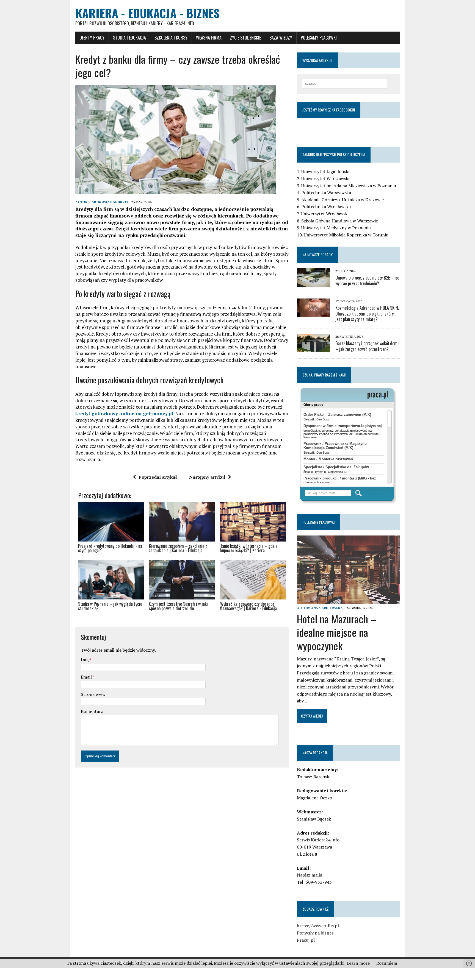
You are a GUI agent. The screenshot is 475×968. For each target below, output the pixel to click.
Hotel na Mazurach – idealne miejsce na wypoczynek (337, 632)
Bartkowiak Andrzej (108, 202)
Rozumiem (386, 963)
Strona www (93, 694)
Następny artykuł (207, 477)
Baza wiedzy (280, 37)
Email (86, 677)
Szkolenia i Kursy (170, 37)
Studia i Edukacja (129, 37)
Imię (85, 660)
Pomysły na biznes (315, 933)
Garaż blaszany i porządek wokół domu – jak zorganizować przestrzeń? (367, 346)
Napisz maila (309, 875)
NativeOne (182, 618)
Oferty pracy (91, 37)
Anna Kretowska (327, 608)
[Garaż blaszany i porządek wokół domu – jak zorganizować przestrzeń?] (313, 349)
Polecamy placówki (319, 37)
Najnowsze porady (317, 254)
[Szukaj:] (344, 83)
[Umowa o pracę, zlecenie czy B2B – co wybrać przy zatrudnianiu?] (313, 283)
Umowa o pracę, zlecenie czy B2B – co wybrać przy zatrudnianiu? (367, 280)
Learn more (358, 963)
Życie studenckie (245, 37)
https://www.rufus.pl (318, 926)
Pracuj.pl (306, 940)
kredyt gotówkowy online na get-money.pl (124, 413)
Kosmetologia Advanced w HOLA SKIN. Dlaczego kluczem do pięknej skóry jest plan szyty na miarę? (367, 314)
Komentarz (92, 711)
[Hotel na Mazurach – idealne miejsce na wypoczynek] (348, 600)
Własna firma (209, 37)
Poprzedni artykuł (158, 477)
